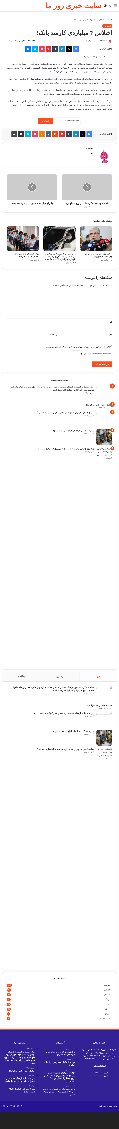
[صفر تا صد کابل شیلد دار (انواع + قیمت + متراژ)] (104, 437)
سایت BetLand (95, 1055)
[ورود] (105, 6)
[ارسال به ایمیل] (101, 41)
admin (104, 41)
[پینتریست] (48, 49)
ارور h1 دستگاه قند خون (96, 1049)
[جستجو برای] (110, 6)
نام (111, 322)
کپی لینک (45, 121)
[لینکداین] (62, 49)
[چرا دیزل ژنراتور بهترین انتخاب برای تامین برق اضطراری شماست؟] (104, 556)
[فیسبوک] (76, 49)
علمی (108, 1004)
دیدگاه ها (22, 676)
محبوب (98, 676)
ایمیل (110, 334)
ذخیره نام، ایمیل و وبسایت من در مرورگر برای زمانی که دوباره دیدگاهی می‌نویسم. (78, 347)
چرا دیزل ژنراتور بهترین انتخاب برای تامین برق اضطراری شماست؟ (65, 449)
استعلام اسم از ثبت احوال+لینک (98, 405)
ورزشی (107, 1009)
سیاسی (107, 985)
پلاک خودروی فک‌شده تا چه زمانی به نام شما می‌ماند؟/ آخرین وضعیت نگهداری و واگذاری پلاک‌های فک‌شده (60, 256)
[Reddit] (55, 134)
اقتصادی (107, 990)
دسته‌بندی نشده (104, 1018)
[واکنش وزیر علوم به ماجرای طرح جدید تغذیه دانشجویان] (96, 238)
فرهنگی (107, 999)
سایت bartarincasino (93, 1059)
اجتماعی (102, 20)
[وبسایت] (91, 153)
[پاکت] (42, 49)
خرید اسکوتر (95, 1052)
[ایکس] (69, 49)
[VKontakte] (48, 134)
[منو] (115, 6)
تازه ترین (60, 676)
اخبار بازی (106, 1055)
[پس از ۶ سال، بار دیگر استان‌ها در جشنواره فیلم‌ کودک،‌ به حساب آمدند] (104, 419)
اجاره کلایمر (111, 1049)
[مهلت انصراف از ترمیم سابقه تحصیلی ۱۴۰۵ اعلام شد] (23, 238)
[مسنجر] (28, 49)
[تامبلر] (55, 49)
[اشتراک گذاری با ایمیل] (21, 134)
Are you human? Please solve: (99, 354)
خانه (109, 20)
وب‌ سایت (53, 334)
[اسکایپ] (35, 49)
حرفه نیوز (105, 1052)
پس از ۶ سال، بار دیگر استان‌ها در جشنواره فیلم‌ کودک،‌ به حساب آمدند (64, 413)
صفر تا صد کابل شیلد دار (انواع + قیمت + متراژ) (73, 431)
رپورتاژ (108, 1014)
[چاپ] (14, 134)
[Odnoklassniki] (42, 134)
